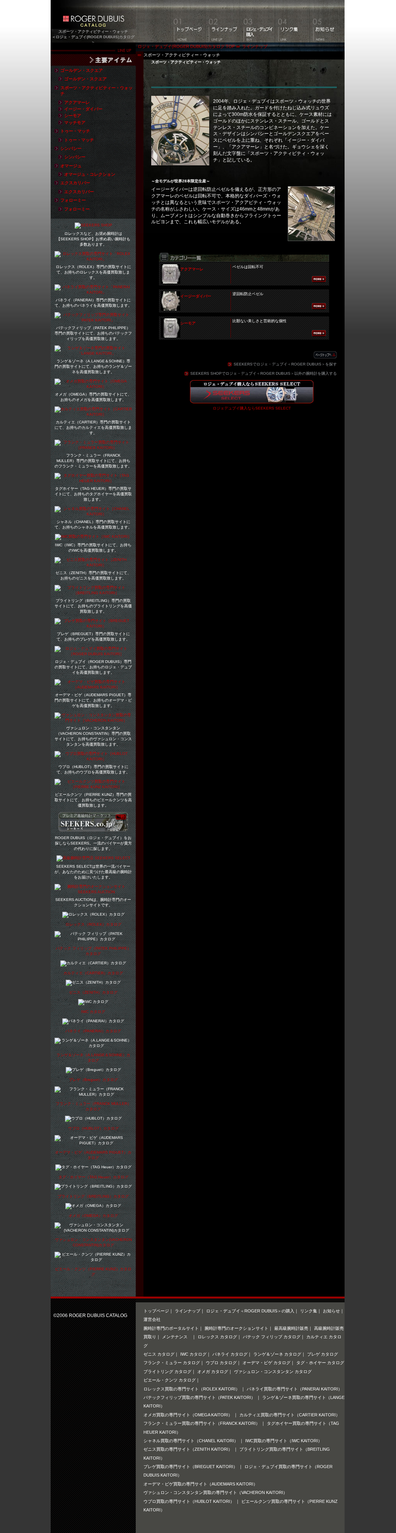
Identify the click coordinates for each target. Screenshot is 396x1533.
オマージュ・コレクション (89, 174)
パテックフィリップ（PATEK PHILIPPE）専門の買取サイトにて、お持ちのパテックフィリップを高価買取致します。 (93, 333)
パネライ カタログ (230, 1354)
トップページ (156, 1311)
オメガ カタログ (212, 1371)
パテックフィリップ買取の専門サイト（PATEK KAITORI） (199, 1397)
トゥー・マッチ (75, 131)
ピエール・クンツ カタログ (169, 1380)
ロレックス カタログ (217, 1336)
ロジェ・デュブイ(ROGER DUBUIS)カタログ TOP (186, 46)
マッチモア (74, 122)
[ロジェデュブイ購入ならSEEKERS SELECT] (252, 399)
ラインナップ (255, 46)
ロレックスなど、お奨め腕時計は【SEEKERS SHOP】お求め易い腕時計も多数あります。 (93, 238)
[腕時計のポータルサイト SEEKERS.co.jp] (93, 828)
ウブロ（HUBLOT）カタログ (93, 1128)
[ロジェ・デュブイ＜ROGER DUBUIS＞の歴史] (257, 21)
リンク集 (308, 1311)
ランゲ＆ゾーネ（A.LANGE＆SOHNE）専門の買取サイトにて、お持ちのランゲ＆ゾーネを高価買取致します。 (93, 366)
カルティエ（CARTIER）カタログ (93, 973)
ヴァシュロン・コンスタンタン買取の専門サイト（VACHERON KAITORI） (215, 1492)
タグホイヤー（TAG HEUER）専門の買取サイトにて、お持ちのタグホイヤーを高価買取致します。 (93, 493)
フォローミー (73, 200)
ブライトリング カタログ (167, 1371)
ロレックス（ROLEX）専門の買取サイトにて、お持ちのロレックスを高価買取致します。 (93, 272)
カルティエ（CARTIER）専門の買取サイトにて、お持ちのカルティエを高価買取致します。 (93, 427)
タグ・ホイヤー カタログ (320, 1362)
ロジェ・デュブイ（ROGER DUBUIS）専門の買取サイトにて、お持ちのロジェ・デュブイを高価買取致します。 (93, 667)
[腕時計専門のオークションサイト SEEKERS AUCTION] (93, 892)
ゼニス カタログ (158, 1354)
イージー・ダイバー (83, 109)
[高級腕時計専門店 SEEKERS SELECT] (93, 859)
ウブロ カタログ (221, 1362)
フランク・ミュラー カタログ (171, 1362)
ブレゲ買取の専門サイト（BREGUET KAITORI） (191, 1466)
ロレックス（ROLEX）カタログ (93, 924)
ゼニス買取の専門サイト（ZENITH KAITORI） (188, 1449)
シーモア (188, 323)
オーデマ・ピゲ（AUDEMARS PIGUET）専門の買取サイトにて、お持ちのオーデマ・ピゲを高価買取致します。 (93, 700)
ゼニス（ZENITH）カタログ (93, 992)
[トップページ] (188, 21)
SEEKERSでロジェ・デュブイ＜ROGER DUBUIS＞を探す (285, 364)
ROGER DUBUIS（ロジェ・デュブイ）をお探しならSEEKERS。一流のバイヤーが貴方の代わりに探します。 (93, 843)
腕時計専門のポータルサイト (171, 1328)
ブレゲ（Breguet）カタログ (93, 1080)
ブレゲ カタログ (322, 1354)
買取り (149, 1336)
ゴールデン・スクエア (81, 70)
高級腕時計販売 (329, 1328)
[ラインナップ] (222, 21)
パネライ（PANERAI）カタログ (93, 1031)
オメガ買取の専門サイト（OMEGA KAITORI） (188, 1414)
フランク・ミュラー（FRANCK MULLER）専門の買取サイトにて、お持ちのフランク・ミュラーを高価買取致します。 (93, 460)
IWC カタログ (93, 1012)
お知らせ (331, 1311)
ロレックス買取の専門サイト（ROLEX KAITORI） (192, 1389)
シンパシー (71, 148)
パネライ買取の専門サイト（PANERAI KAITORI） (294, 1389)
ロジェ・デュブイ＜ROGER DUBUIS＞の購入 (250, 1311)
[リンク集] (292, 21)
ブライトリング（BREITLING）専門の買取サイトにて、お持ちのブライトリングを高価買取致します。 (93, 606)
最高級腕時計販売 (291, 1328)
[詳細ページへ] (319, 279)
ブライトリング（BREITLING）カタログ (93, 1196)
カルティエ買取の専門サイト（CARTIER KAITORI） (289, 1414)
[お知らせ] (327, 21)
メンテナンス (177, 1336)
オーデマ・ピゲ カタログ (266, 1362)
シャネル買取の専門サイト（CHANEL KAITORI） (191, 1440)
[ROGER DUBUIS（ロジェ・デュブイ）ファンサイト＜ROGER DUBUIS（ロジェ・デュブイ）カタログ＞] (93, 24)
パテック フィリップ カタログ (271, 1336)
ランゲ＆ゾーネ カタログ (277, 1354)
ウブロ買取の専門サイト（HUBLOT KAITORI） (189, 1501)
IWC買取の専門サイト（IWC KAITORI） (283, 1440)
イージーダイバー (195, 296)
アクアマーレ (191, 269)
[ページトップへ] (325, 355)
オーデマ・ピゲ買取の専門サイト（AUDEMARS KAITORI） (200, 1484)
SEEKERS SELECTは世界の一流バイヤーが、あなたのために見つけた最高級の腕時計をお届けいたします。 (93, 871)
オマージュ (71, 165)
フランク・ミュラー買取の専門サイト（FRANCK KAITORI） (202, 1423)
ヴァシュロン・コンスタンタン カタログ (273, 1371)
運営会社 (151, 1319)
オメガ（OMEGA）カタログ (93, 1215)
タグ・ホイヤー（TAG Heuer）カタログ (93, 1177)
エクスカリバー (75, 182)
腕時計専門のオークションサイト (236, 1328)
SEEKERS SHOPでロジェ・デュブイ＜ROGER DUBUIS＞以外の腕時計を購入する (263, 373)
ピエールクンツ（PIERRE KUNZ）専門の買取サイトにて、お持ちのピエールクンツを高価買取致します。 (93, 799)
